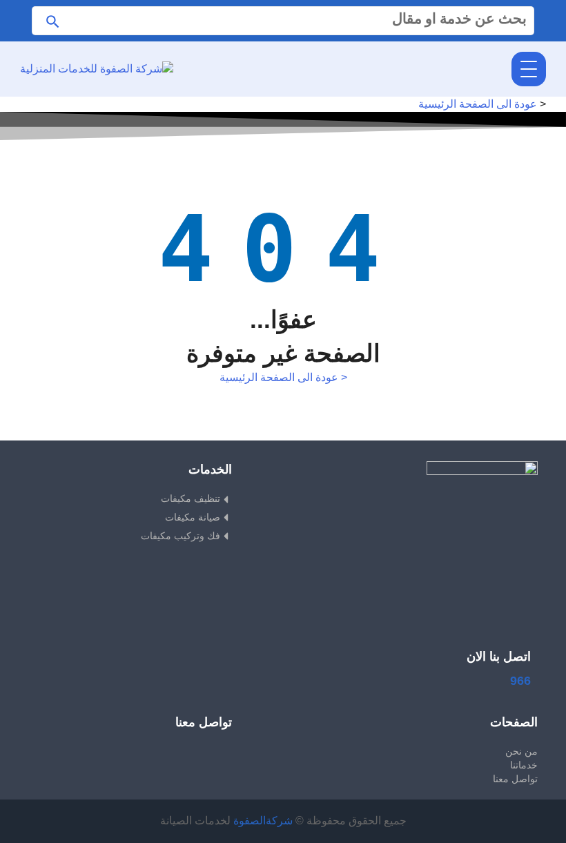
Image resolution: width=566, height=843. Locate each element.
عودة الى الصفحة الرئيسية (477, 104)
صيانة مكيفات (192, 517)
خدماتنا (524, 765)
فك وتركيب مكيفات (180, 535)
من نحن (521, 751)
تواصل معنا (515, 778)
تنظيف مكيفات (190, 498)
